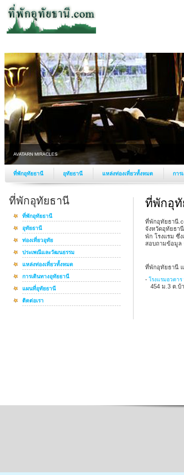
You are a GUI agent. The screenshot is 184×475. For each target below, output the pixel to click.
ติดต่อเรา (33, 301)
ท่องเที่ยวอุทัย (37, 240)
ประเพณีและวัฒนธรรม (48, 252)
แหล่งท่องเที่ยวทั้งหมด (128, 173)
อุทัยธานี (73, 173)
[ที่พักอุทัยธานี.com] (51, 32)
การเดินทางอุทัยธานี (45, 277)
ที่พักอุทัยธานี (29, 173)
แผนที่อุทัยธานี (39, 289)
